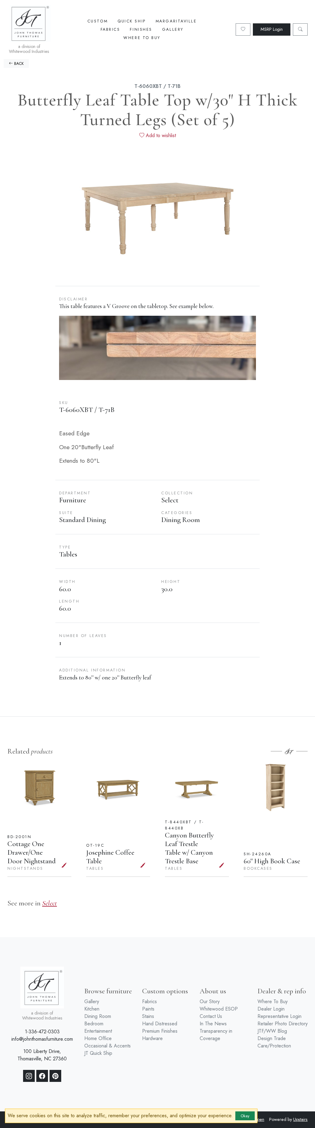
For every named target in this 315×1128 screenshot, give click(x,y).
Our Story (210, 1001)
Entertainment (98, 1031)
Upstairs (300, 1119)
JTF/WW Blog (272, 1031)
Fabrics (110, 29)
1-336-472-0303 (42, 1031)
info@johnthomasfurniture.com (42, 1039)
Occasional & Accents (107, 1045)
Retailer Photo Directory (282, 1023)
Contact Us (211, 1016)
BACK (18, 63)
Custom (97, 21)
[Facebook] (42, 1076)
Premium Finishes (159, 1031)
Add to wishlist (160, 135)
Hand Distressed (159, 1023)
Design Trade (271, 1038)
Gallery (173, 29)
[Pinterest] (55, 1076)
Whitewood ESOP (219, 1008)
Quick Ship (132, 21)
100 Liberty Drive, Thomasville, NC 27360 (42, 1055)
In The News (213, 1023)
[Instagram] (29, 1076)
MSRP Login (272, 29)
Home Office (98, 1038)
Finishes (141, 29)
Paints (148, 1008)
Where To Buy (142, 38)
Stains (148, 1016)
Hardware (152, 1038)
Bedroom (93, 1023)
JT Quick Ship (98, 1053)
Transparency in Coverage (216, 1034)
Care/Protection (274, 1045)
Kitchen (91, 1008)
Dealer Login (271, 1008)
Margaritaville (176, 21)
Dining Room (97, 1016)
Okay (245, 1116)
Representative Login (279, 1016)
